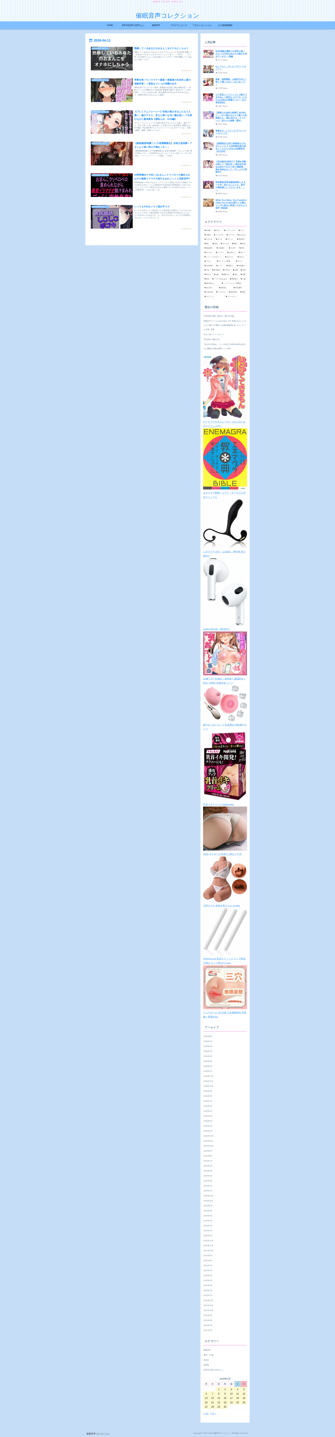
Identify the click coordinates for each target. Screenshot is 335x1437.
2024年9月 (207, 1151)
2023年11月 (208, 1201)
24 (231, 1402)
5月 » (213, 1413)
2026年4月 (207, 1056)
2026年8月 (207, 1036)
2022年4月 (207, 1280)
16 (225, 1397)
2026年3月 (207, 1061)
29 (218, 1406)
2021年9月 (207, 1315)
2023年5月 (207, 1216)
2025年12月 (208, 1076)
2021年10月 (208, 1310)
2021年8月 (207, 1320)
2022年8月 (207, 1260)
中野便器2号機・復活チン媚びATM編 (218, 316)
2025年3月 (207, 1121)
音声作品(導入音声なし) (213, 1370)
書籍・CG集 (208, 1355)
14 (212, 1397)
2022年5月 (207, 1275)
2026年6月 (207, 1046)
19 (244, 1397)
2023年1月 (207, 1236)
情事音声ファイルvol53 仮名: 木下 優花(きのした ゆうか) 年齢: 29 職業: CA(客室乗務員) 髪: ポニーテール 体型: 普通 (224, 325)
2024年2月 (207, 1186)
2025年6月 (207, 1106)
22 (218, 1402)
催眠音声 (207, 1350)
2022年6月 (207, 1270)
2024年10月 (208, 1146)
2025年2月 (207, 1126)
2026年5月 (207, 1051)
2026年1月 (207, 1071)
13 (206, 1397)
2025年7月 (207, 1101)
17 (231, 1397)
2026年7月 (207, 1041)
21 (212, 1402)
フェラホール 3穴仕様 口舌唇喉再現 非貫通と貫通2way (224, 1014)
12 (244, 1393)
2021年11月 (208, 1305)
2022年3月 (207, 1285)
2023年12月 (208, 1196)
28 (212, 1406)
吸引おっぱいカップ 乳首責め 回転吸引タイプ (225, 727)
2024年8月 (207, 1156)
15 (218, 1397)
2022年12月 (208, 1241)
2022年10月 (208, 1250)
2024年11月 (208, 1141)
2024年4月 (207, 1176)
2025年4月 (207, 1116)
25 (237, 1402)
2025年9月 (207, 1091)
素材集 (206, 1365)
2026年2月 (207, 1066)
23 (225, 1402)
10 (231, 1393)
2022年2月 (207, 1290)
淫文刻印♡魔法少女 (211, 339)
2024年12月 (208, 1136)
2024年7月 (207, 1161)
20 (206, 1402)
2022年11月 (208, 1246)
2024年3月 (207, 1181)
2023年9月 (207, 1206)
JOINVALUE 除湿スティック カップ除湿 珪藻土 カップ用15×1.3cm (224, 960)
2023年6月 (207, 1211)
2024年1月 (207, 1191)
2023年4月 (207, 1221)
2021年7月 (207, 1325)
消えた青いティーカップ (213, 334)
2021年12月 (208, 1300)
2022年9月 (207, 1255)
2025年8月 (207, 1096)
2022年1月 (207, 1295)
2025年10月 (208, 1086)
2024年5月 (207, 1171)
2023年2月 (207, 1231)
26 (244, 1402)
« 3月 (206, 1413)
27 (206, 1406)
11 (237, 1393)
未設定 (206, 1360)
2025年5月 (207, 1111)
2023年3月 (207, 1226)
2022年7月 (207, 1265)
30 (225, 1406)
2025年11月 (208, 1081)
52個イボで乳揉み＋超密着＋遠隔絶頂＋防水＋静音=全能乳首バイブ (224, 681)
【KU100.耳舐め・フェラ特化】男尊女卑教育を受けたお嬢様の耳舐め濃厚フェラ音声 (224, 346)
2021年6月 (207, 1330)
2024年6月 (207, 1166)
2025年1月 (207, 1131)
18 (237, 1397)
